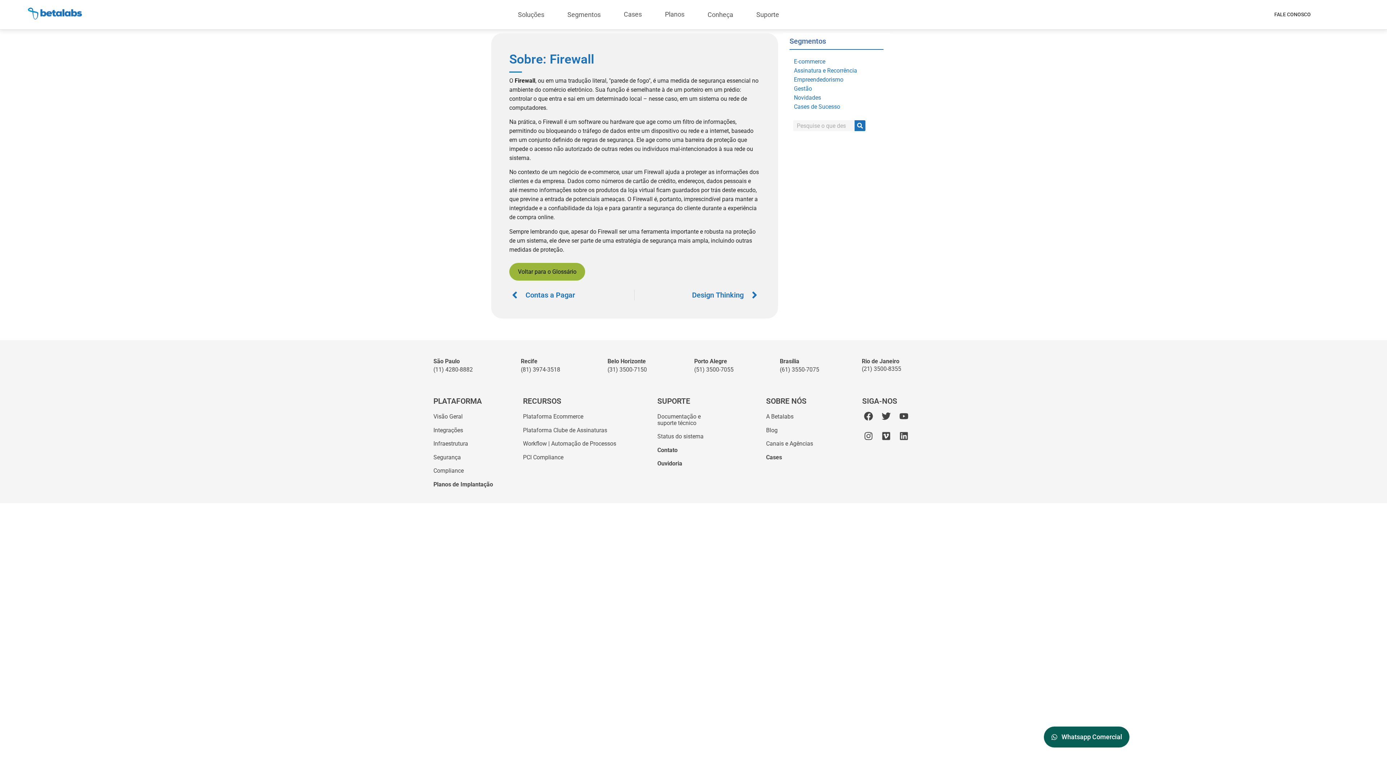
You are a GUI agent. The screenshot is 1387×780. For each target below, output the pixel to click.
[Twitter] (886, 416)
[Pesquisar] (860, 125)
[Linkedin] (904, 436)
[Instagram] (868, 436)
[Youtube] (904, 416)
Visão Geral (448, 416)
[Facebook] (868, 416)
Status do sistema (680, 436)
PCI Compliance (543, 457)
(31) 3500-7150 (627, 369)
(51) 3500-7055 (714, 369)
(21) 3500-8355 (881, 368)
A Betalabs (780, 416)
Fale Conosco (1292, 14)
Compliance (448, 470)
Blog (772, 430)
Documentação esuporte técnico (679, 419)
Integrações (448, 430)
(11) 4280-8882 (453, 369)
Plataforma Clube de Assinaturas (565, 430)
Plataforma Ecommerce (553, 416)
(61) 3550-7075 (799, 369)
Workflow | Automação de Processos (569, 443)
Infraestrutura (450, 443)
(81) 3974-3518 (540, 369)
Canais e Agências (789, 443)
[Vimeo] (886, 436)
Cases (633, 14)
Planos (674, 14)
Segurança (447, 457)
